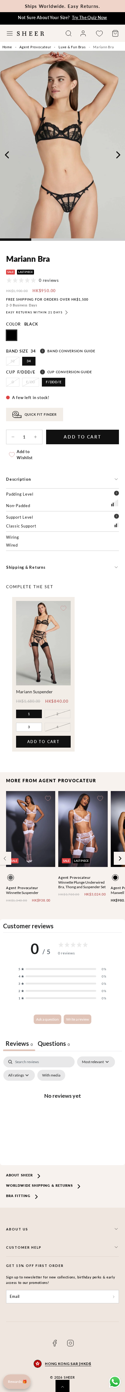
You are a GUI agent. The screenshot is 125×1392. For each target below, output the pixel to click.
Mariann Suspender (34, 691)
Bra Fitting (18, 1196)
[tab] (53, 1044)
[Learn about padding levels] (116, 494)
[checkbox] (51, 1075)
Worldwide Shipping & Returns (39, 1185)
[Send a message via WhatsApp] (115, 1382)
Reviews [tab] (19, 1043)
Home (7, 47)
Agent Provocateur (35, 47)
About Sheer (19, 1175)
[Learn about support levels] (116, 517)
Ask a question (47, 1019)
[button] (9, 33)
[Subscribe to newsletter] (114, 1296)
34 (29, 361)
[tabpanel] (62, 1109)
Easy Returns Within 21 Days (34, 312)
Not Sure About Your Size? (62, 17)
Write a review (77, 1019)
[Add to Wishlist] (63, 608)
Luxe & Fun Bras (72, 47)
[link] (83, 33)
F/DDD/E (53, 382)
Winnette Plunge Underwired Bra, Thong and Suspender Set (82, 884)
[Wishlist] (99, 33)
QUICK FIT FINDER (41, 414)
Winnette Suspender (22, 892)
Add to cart (43, 743)
